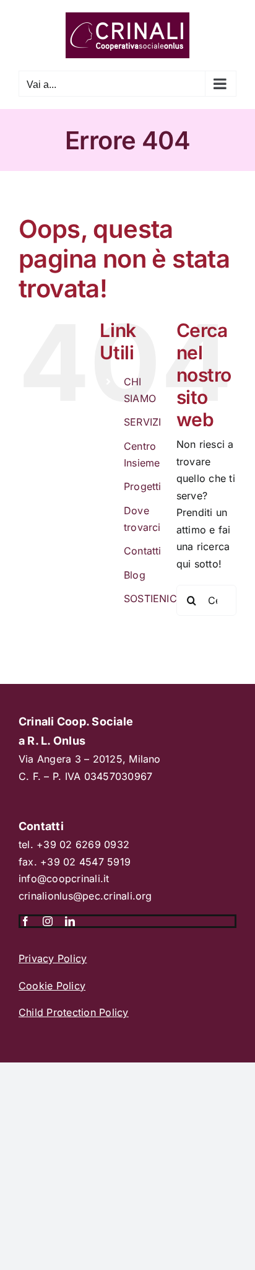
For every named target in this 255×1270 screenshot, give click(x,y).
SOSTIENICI (151, 598)
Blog (134, 575)
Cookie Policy (52, 985)
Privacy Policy (53, 958)
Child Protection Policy (74, 1012)
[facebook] (25, 921)
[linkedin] (70, 921)
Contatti (143, 551)
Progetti (143, 486)
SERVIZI (143, 422)
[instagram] (48, 921)
